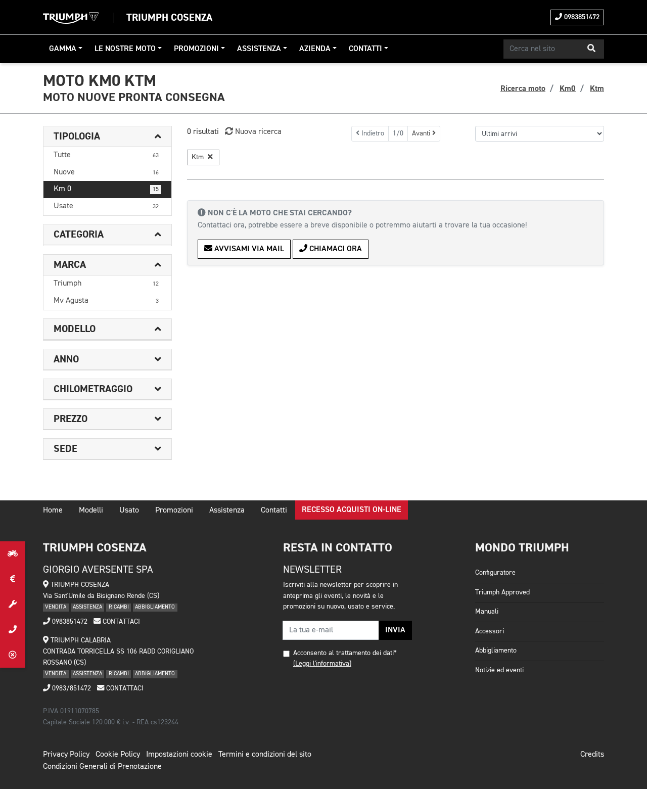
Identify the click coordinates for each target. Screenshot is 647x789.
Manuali (486, 611)
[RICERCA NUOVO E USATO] (12, 554)
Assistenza (259, 49)
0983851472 (580, 17)
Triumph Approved (502, 592)
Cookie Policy (118, 755)
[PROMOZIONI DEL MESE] (12, 579)
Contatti (365, 49)
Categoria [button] (79, 234)
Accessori (489, 631)
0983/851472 (70, 688)
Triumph (106, 284)
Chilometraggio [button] (93, 389)
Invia (395, 630)
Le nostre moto (125, 49)
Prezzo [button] (70, 419)
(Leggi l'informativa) (322, 663)
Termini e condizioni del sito (264, 755)
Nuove (106, 172)
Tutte (106, 155)
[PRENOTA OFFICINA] (12, 604)
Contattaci (120, 621)
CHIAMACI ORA (334, 249)
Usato (129, 510)
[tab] (107, 136)
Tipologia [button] (77, 136)
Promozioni (196, 49)
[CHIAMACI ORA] (12, 629)
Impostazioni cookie (179, 755)
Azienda (315, 49)
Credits (592, 755)
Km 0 (106, 189)
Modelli (91, 510)
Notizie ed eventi (499, 670)
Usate (106, 206)
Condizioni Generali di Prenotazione (102, 767)
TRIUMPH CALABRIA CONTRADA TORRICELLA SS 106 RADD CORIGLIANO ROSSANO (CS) (118, 651)
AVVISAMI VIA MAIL (248, 249)
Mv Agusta (106, 301)
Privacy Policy (66, 755)
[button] (591, 49)
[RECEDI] (12, 655)
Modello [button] (75, 329)
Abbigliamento (496, 650)
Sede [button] (65, 449)
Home (53, 510)
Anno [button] (66, 359)
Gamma (62, 49)
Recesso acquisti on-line (351, 510)
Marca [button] (70, 265)
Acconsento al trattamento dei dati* (345, 653)
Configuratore (495, 572)
